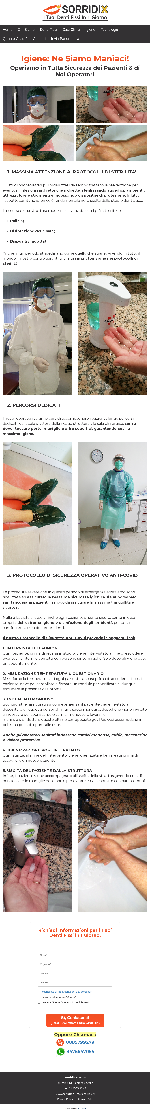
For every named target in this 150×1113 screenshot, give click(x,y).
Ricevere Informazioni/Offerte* (58, 996)
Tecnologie (109, 30)
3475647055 (80, 1051)
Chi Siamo (26, 30)
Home (7, 30)
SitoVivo (82, 1108)
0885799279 (80, 1042)
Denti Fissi (48, 30)
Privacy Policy (65, 1099)
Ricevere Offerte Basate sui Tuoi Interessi (65, 1002)
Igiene (90, 30)
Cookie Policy (86, 1099)
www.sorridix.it (65, 1094)
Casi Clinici (71, 30)
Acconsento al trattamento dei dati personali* (66, 991)
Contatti (39, 39)
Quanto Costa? (15, 39)
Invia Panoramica (65, 39)
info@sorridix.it (85, 1094)
